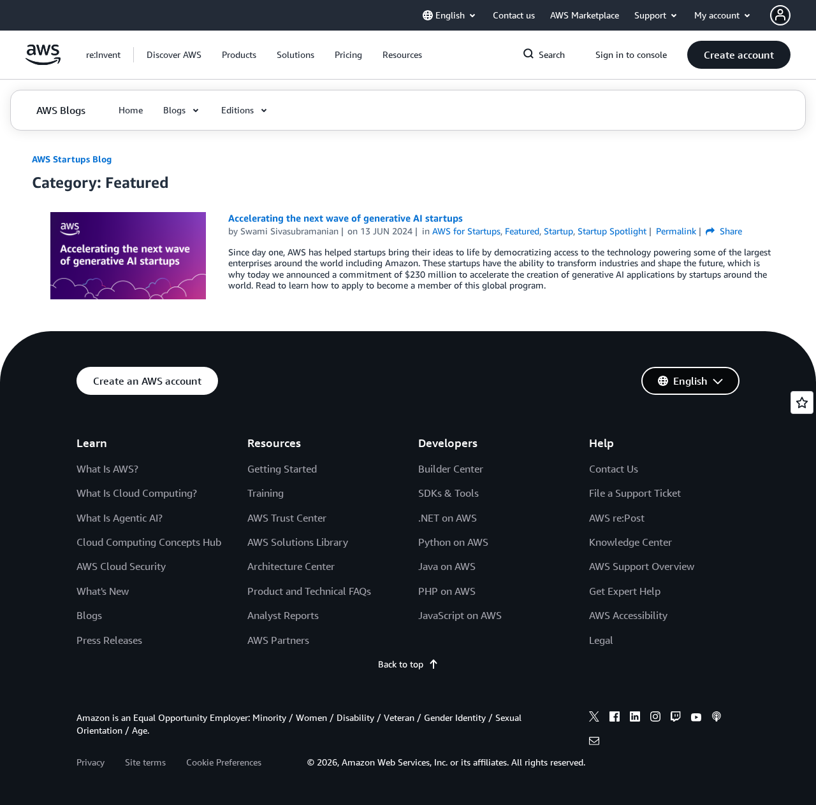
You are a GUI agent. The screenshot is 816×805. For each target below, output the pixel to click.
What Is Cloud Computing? (136, 493)
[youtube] (696, 718)
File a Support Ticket (635, 493)
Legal (601, 640)
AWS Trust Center (286, 517)
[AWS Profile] (780, 15)
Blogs (89, 615)
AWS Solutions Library (297, 542)
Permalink (676, 230)
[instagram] (655, 718)
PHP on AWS (447, 591)
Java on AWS (447, 566)
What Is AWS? (107, 468)
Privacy (90, 762)
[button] (174, 54)
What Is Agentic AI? (119, 517)
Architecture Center (291, 566)
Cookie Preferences (223, 762)
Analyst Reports (283, 615)
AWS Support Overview (641, 566)
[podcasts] (716, 718)
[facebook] (614, 718)
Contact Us (613, 468)
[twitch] (676, 718)
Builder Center (450, 468)
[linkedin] (635, 718)
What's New (102, 591)
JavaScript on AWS (460, 615)
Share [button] (729, 230)
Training (265, 493)
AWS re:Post (617, 517)
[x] (594, 718)
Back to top (400, 664)
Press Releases (109, 640)
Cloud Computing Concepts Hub (148, 542)
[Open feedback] (801, 402)
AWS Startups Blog (72, 158)
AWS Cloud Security (121, 566)
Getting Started (282, 468)
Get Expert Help (624, 591)
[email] (594, 743)
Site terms (145, 762)
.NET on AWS (447, 517)
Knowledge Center (630, 542)
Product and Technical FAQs (309, 591)
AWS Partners (278, 640)
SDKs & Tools (448, 493)
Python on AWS (453, 542)
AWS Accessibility (628, 615)
